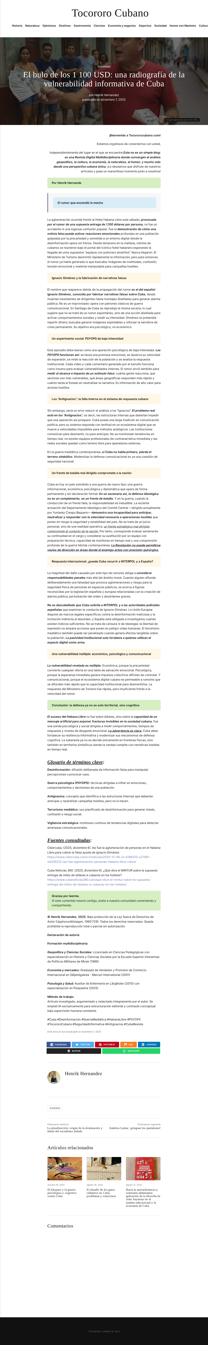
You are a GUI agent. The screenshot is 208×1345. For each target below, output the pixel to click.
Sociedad (160, 25)
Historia (17, 25)
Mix (130, 1044)
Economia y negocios (122, 25)
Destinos (65, 25)
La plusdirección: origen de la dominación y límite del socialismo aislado (75, 1129)
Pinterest (109, 1044)
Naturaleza (32, 25)
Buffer (76, 1051)
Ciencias (99, 25)
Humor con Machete (182, 25)
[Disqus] (104, 1270)
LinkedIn (151, 1044)
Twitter (85, 1044)
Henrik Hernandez (106, 95)
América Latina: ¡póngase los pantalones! (135, 1128)
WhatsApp (133, 1051)
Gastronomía (82, 25)
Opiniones (49, 25)
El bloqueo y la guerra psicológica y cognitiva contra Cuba (62, 1193)
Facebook (61, 1044)
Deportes (145, 25)
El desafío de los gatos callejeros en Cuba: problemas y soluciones (101, 1193)
